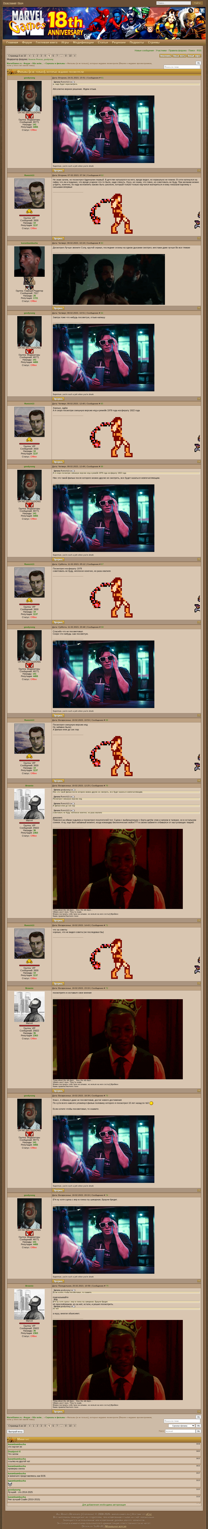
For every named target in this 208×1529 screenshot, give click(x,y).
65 (102, 403)
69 (107, 720)
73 (107, 1095)
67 (102, 564)
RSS (199, 50)
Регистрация (9, 3)
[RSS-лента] (197, 11)
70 (107, 785)
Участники (161, 50)
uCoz (149, 1514)
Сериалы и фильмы (55, 63)
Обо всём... (37, 63)
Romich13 (29, 175)
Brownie (29, 785)
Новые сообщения (144, 50)
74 (107, 1195)
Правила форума (177, 50)
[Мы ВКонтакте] (202, 11)
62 (102, 175)
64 (102, 313)
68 (102, 627)
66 (102, 466)
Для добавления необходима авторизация (104, 1504)
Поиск (191, 50)
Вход (20, 3)
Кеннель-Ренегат (35, 59)
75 (107, 1286)
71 (107, 925)
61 (102, 78)
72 (107, 988)
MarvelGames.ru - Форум (18, 63)
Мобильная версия (115, 1526)
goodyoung (48, 59)
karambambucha (29, 243)
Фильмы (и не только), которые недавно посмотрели (92, 63)
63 (102, 243)
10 (70, 56)
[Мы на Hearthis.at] (191, 11)
